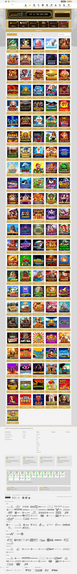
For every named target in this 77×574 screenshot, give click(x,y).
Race (38, 6)
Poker (60, 6)
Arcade (55, 6)
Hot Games (25, 6)
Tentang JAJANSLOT (8, 434)
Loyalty (24, 436)
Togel (43, 6)
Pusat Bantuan (7, 437)
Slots (30, 6)
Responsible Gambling (8, 436)
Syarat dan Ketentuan (8, 439)
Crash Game (51, 6)
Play (21, 15)
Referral (24, 437)
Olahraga (47, 6)
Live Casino (34, 6)
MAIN (26, 198)
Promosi (24, 434)
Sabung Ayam (68, 6)
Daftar (69, 1)
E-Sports (64, 6)
